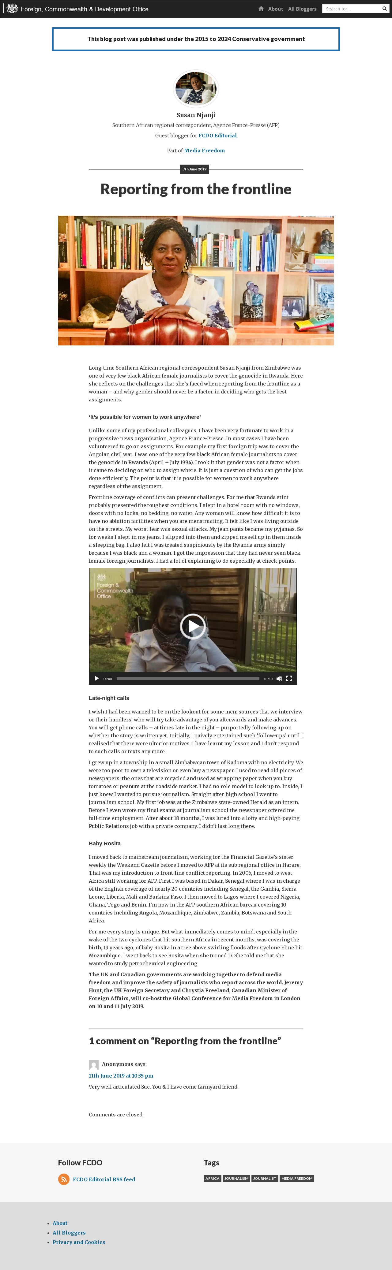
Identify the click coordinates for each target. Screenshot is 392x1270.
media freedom (296, 1178)
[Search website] (385, 8)
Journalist (265, 1178)
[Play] (97, 679)
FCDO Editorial (217, 135)
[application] (193, 626)
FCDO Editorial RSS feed (104, 1179)
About (275, 9)
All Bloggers (302, 9)
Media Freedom (204, 150)
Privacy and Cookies (79, 1242)
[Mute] (279, 679)
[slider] (188, 678)
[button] (193, 626)
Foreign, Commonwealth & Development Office (85, 8)
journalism (236, 1178)
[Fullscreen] (289, 679)
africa (212, 1178)
